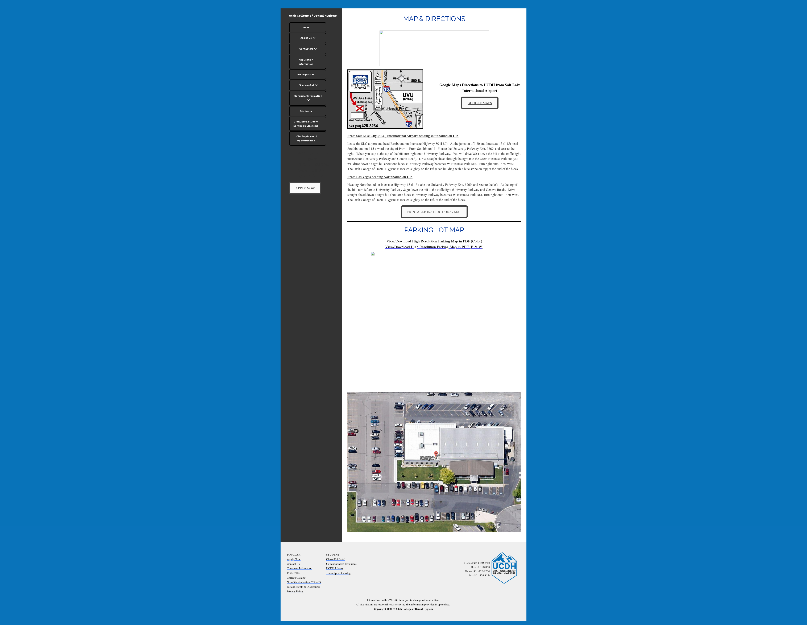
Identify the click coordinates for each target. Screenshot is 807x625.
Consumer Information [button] (308, 96)
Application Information (306, 62)
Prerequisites (305, 74)
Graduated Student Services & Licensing (305, 123)
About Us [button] (306, 38)
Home (306, 27)
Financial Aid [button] (306, 85)
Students (306, 111)
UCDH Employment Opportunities (306, 138)
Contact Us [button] (306, 49)
